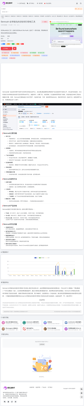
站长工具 (54, 16)
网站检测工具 (60, 16)
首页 (3, 16)
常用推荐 (42, 16)
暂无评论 (6, 334)
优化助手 (73, 388)
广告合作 (44, 387)
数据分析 (8, 198)
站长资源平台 (48, 16)
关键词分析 (13, 16)
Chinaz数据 (8, 291)
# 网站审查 (12, 58)
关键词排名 (36, 16)
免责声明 (38, 387)
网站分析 (66, 16)
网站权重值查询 (79, 16)
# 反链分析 (44, 55)
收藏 (45, 22)
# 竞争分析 (4, 58)
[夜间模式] (81, 397)
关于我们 (50, 387)
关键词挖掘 (24, 16)
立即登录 (42, 344)
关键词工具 (7, 16)
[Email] (15, 401)
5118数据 (69, 288)
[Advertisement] (42, 77)
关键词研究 (12, 138)
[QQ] (8, 401)
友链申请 (32, 387)
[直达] (19, 323)
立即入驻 (79, 9)
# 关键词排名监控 (26, 55)
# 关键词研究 (36, 55)
